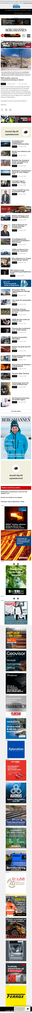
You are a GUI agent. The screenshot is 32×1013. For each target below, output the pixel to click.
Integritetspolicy (27, 13)
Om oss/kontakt (24, 10)
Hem (6, 10)
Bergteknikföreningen (19, 13)
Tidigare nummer (16, 10)
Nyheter (3, 84)
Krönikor (29, 10)
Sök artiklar (10, 10)
